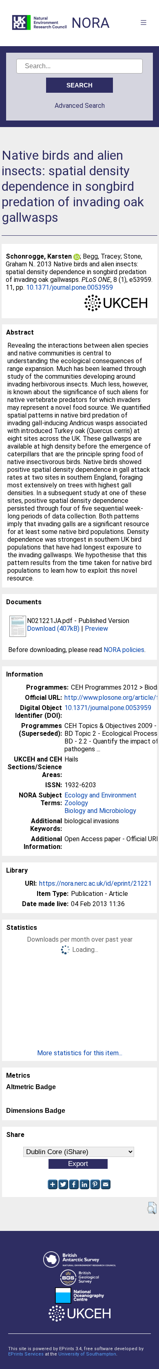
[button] (152, 1208)
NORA (90, 23)
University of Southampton (87, 1354)
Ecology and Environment (100, 795)
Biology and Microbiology (100, 811)
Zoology (76, 803)
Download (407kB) (53, 628)
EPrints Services (26, 1354)
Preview (96, 628)
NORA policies (124, 650)
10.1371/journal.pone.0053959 (69, 287)
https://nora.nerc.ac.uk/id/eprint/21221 (95, 883)
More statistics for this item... (79, 1053)
